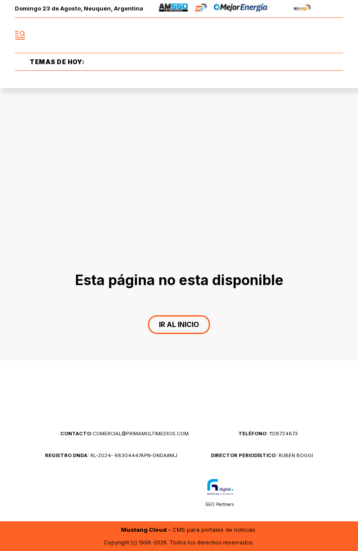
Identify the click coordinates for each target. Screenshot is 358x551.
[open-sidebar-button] (20, 35)
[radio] (173, 8)
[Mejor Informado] (179, 35)
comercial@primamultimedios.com (124, 433)
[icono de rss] (336, 35)
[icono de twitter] (298, 35)
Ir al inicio (179, 324)
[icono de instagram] (317, 35)
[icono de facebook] (279, 35)
